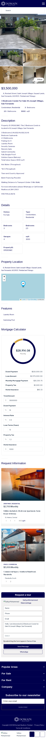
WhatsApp (24, 652)
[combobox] (23, 636)
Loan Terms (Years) (11, 425)
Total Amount (9, 396)
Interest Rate (9, 415)
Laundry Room (8, 315)
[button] (23, 284)
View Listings (26, 603)
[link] (23, 484)
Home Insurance (10, 445)
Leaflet (23, 299)
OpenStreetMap (32, 299)
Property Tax (9, 435)
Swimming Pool (9, 320)
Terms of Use (31, 641)
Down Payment (10, 406)
